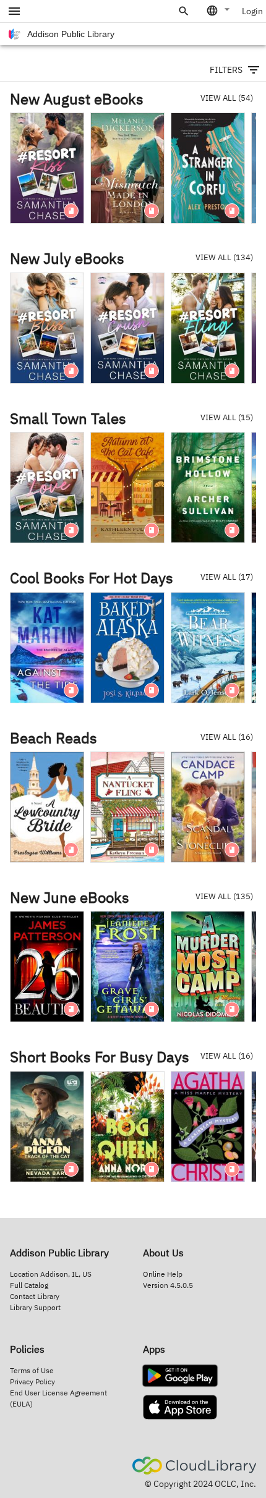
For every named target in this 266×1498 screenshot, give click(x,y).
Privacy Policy (32, 1381)
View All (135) (224, 896)
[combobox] (219, 10)
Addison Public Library (70, 34)
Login (252, 11)
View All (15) (226, 417)
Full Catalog (29, 1285)
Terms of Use (32, 1370)
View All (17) (226, 577)
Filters (226, 69)
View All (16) (226, 737)
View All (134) (224, 257)
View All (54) (226, 98)
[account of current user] (14, 11)
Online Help (162, 1274)
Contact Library (34, 1296)
